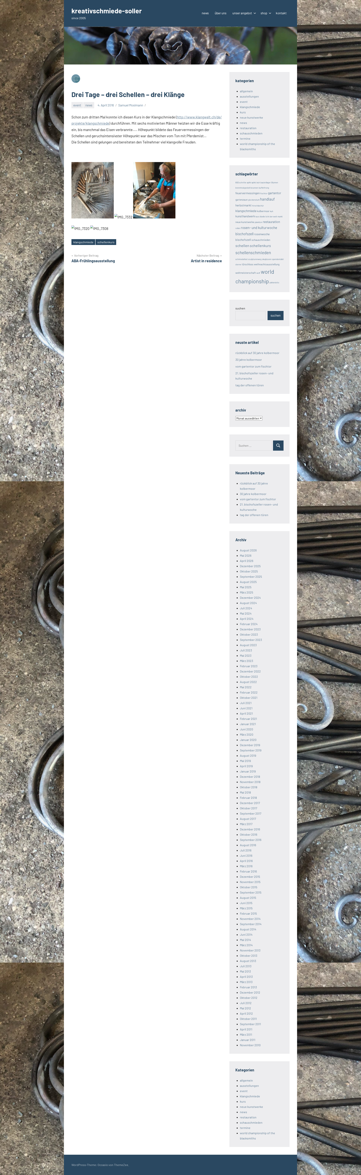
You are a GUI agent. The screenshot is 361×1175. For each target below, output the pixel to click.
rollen (237, 228)
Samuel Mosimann (130, 105)
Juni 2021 (246, 708)
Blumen (274, 182)
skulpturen (267, 259)
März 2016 (246, 866)
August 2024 (248, 603)
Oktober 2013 (248, 955)
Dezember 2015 (250, 876)
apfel (249, 182)
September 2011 (250, 1024)
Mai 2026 (245, 555)
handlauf (267, 199)
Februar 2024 (249, 624)
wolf (258, 273)
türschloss (247, 264)
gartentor (274, 193)
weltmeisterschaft (245, 272)
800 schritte (240, 182)
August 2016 (248, 845)
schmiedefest (241, 259)
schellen (242, 245)
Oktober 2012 (248, 997)
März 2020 (246, 734)
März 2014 (246, 945)
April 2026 (246, 560)
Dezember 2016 (250, 829)
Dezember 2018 (250, 776)
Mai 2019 (245, 761)
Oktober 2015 (248, 887)
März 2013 (246, 982)
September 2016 (250, 839)
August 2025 (248, 582)
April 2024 (246, 618)
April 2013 (246, 976)
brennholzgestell (242, 187)
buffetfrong (264, 187)
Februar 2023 (248, 666)
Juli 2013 (245, 966)
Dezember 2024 (250, 597)
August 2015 (248, 897)
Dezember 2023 (250, 629)
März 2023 (246, 661)
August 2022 (248, 682)
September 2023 (251, 639)
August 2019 (248, 755)
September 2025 (251, 576)
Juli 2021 (246, 703)
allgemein (246, 91)
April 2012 (246, 1013)
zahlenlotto (274, 282)
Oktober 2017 (248, 808)
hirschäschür (258, 205)
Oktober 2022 (249, 676)
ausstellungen (249, 96)
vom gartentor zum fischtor (253, 366)
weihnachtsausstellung (266, 264)
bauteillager (265, 182)
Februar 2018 (248, 797)
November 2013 (250, 950)
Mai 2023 (245, 655)
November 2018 (250, 782)
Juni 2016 (246, 855)
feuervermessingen (247, 193)
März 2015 (246, 908)
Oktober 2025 (249, 571)
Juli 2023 (246, 650)
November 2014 (250, 918)
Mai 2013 (245, 971)
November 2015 (250, 882)
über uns (220, 13)
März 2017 (246, 824)
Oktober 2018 (248, 787)
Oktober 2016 (248, 834)
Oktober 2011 (248, 1018)
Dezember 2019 (250, 745)
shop (264, 13)
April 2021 (246, 713)
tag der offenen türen (249, 385)
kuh (271, 211)
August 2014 (248, 929)
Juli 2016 (245, 850)
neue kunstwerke (251, 117)
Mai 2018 (245, 792)
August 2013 (248, 961)
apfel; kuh (256, 182)
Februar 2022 (249, 692)
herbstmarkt (243, 205)
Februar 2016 (248, 871)
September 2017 (250, 813)
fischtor (263, 193)
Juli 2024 (246, 608)
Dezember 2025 (250, 566)
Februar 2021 (248, 718)
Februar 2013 (248, 987)
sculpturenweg (255, 259)
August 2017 (248, 818)
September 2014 (251, 924)
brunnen (254, 187)
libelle (262, 216)
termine (245, 138)
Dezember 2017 (250, 803)
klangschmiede (83, 242)
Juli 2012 (246, 1003)
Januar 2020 (248, 739)
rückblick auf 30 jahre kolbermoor (257, 353)
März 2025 (246, 592)
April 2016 (246, 861)
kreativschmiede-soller (106, 11)
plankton (258, 222)
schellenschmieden (253, 252)
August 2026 (248, 550)
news (205, 13)
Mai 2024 (246, 613)
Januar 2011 (247, 1040)
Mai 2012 (245, 1008)
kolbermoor (263, 211)
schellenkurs (106, 242)
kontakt (281, 13)
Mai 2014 (245, 940)
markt (280, 216)
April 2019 (246, 766)
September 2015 (250, 892)
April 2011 (246, 1029)
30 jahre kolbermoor (248, 359)
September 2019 (250, 750)
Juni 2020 (246, 729)
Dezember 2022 (250, 671)
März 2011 (246, 1034)
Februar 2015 (248, 913)
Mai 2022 (246, 687)
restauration (248, 128)
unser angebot (242, 13)
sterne (238, 264)
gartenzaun (241, 199)
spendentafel (278, 259)
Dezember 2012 (250, 992)
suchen (240, 308)
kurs (243, 112)
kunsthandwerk (245, 216)
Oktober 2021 (248, 697)
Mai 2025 (245, 587)
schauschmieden (251, 133)
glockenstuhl (253, 200)
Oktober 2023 (249, 634)
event (77, 105)
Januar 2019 (248, 771)
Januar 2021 (248, 724)
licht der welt (271, 216)
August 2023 (248, 645)
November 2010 (250, 1045)
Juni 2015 (246, 903)
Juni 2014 (246, 934)
